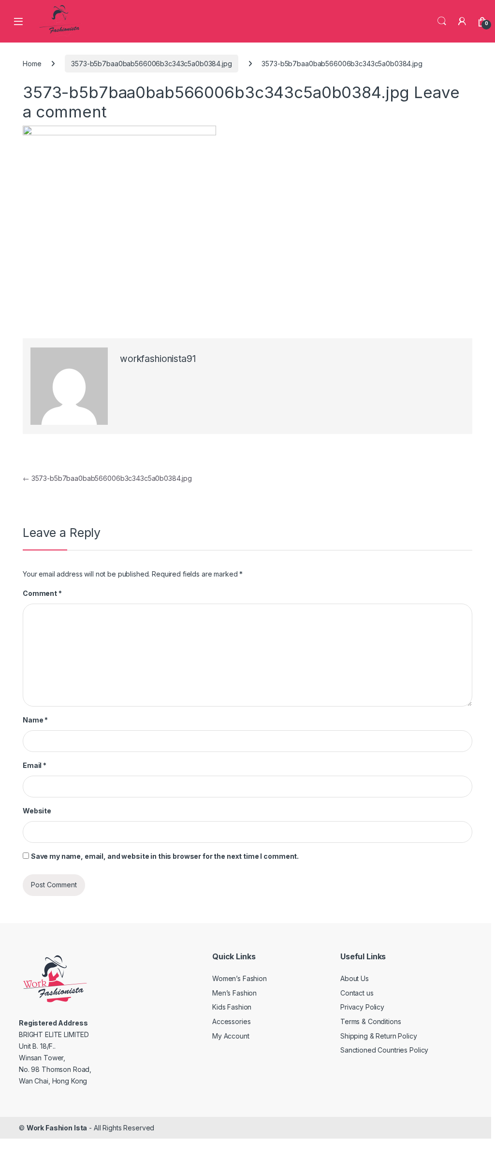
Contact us (357, 993)
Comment (42, 593)
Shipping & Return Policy (378, 1036)
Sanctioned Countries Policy (384, 1050)
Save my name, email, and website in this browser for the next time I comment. (165, 856)
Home (32, 63)
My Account (230, 1036)
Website (37, 811)
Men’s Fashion (234, 993)
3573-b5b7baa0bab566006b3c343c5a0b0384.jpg (151, 63)
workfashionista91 (158, 358)
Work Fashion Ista (57, 1128)
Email (34, 765)
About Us (354, 978)
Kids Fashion (231, 1007)
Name (35, 720)
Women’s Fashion (239, 978)
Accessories (231, 1021)
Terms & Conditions (370, 1021)
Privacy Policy (362, 1007)
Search (442, 21)
